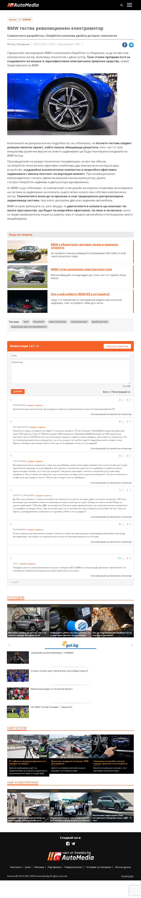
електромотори (79, 321)
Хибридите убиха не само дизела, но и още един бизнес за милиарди (70, 634)
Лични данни (123, 867)
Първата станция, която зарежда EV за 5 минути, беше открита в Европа (70, 819)
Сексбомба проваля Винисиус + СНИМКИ (52, 652)
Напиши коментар (117, 346)
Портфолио (54, 867)
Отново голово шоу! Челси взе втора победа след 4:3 (59, 671)
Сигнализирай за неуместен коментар (111, 414)
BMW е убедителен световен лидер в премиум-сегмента (85, 246)
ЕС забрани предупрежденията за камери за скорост (27, 762)
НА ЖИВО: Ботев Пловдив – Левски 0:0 (51, 707)
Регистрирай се (120, 391)
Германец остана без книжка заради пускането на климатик (110, 762)
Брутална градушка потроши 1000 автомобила (69, 762)
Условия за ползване (98, 867)
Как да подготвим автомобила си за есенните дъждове (112, 634)
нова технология (57, 321)
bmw (26, 321)
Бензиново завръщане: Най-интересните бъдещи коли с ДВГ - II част (112, 818)
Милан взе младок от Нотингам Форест (52, 689)
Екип (28, 867)
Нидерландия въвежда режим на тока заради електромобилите (26, 819)
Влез (106, 391)
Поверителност (73, 867)
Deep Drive (39, 321)
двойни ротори (99, 321)
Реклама (39, 867)
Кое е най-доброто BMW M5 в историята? (80, 294)
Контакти (15, 867)
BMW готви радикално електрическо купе (81, 269)
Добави (17, 391)
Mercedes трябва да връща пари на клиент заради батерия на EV (27, 634)
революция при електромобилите (29, 326)
